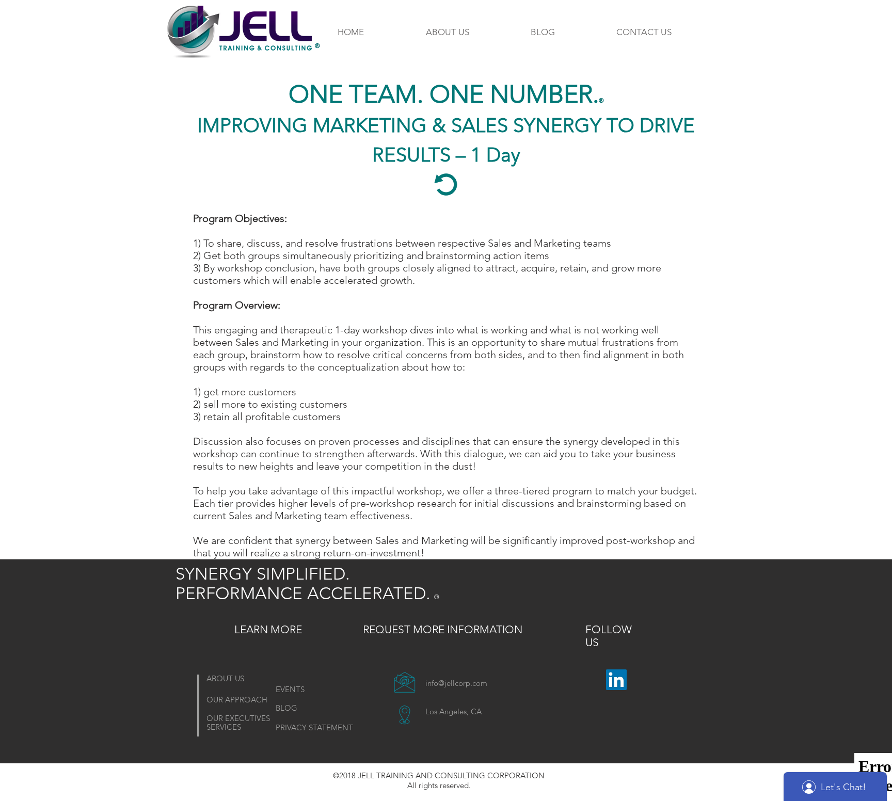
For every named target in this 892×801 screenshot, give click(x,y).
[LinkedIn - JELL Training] (616, 679)
